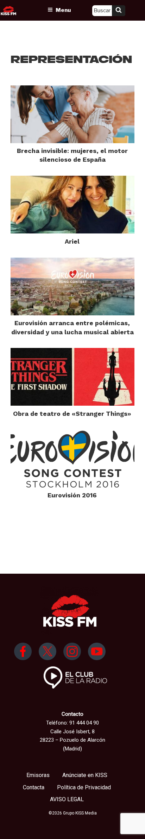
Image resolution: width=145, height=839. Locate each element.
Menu (63, 10)
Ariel (72, 241)
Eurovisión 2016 (72, 495)
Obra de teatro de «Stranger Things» (72, 413)
